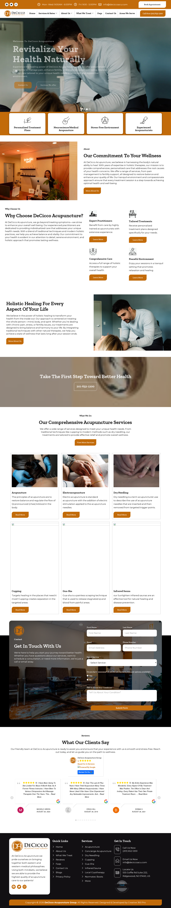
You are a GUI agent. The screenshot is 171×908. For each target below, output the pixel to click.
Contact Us (110, 13)
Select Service (93, 657)
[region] (85, 65)
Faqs (99, 13)
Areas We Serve (127, 13)
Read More (20, 515)
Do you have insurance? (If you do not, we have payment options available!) (118, 672)
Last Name (127, 627)
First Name (92, 627)
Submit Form (122, 708)
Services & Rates (47, 13)
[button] (81, 109)
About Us (65, 13)
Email (89, 642)
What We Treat (83, 13)
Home (32, 13)
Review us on (84, 772)
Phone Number (129, 642)
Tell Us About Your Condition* (100, 688)
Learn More (98, 239)
